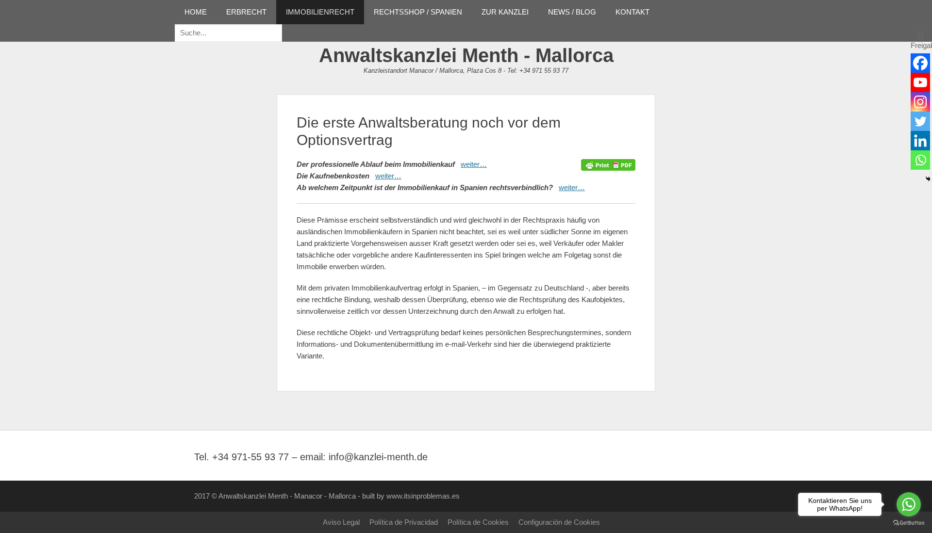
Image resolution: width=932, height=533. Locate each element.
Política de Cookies (478, 522)
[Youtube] (920, 82)
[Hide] (928, 179)
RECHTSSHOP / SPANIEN (418, 12)
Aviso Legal (341, 522)
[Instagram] (920, 102)
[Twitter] (920, 121)
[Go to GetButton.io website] (908, 523)
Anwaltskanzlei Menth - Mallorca (466, 55)
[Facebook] (920, 63)
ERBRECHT (246, 12)
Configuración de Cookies (559, 522)
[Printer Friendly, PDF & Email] (608, 164)
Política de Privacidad (403, 522)
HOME (195, 12)
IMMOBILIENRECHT (320, 12)
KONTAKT (632, 12)
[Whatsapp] (920, 160)
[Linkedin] (920, 140)
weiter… (474, 164)
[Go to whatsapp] (909, 504)
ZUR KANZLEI (505, 12)
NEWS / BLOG (572, 12)
